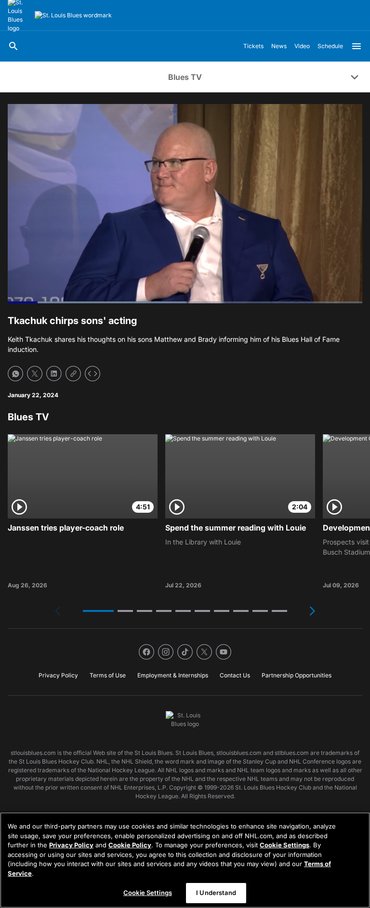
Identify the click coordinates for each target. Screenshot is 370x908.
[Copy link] (73, 373)
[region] (185, 860)
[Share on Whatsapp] (15, 373)
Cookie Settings (284, 845)
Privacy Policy (71, 845)
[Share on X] (34, 373)
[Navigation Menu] (356, 46)
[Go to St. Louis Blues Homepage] (73, 15)
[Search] (13, 46)
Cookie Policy (129, 845)
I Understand (216, 892)
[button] (98, 611)
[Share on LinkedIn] (54, 373)
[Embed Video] (92, 373)
